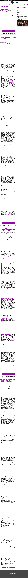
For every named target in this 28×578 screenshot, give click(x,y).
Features (3, 11)
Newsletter (23, 4)
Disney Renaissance (5, 402)
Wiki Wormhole (6, 237)
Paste (1, 0)
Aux (0, 11)
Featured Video (19, 19)
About (2, 571)
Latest (1, 4)
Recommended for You (21, 6)
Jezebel (6, 0)
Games (16, 4)
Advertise (8, 571)
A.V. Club (3, 0)
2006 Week (6, 386)
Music (12, 4)
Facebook (15, 571)
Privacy (22, 571)
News (4, 4)
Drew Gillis (2, 384)
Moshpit (14, 0)
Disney (5, 43)
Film (9, 4)
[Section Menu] (0, 2)
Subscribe (19, 4)
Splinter (8, 0)
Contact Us (25, 571)
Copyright (19, 571)
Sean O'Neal (2, 10)
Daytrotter (11, 0)
